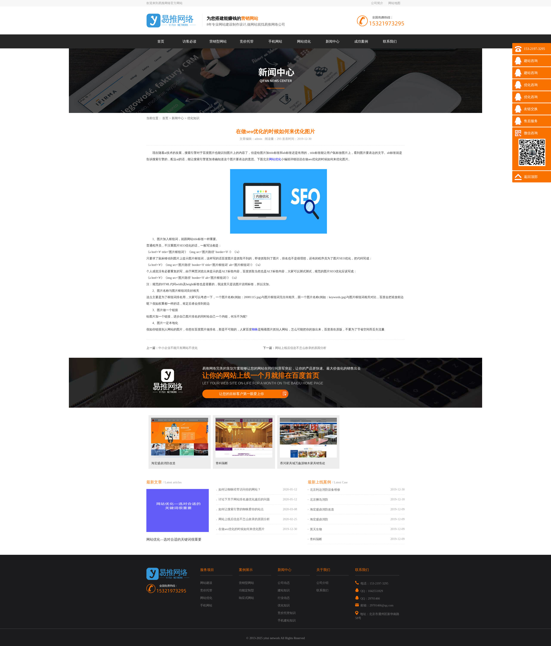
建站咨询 (531, 61)
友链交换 (531, 109)
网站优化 (304, 41)
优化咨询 (531, 85)
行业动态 (284, 598)
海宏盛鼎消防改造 (163, 463)
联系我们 (390, 41)
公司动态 (284, 582)
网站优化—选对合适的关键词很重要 (173, 539)
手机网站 (275, 41)
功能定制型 (246, 590)
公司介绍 (322, 582)
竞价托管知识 (287, 613)
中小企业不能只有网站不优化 (178, 348)
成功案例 (361, 41)
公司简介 (377, 3)
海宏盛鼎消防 (319, 519)
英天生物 (316, 529)
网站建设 (206, 582)
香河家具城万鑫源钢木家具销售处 (302, 463)
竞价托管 (247, 41)
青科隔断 (222, 463)
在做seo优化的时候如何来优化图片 (241, 529)
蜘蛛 (255, 329)
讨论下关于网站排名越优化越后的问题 (244, 499)
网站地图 (394, 3)
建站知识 (284, 590)
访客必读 (189, 41)
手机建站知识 (287, 620)
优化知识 (193, 118)
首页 (160, 41)
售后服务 (531, 121)
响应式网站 (246, 598)
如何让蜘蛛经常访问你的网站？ (239, 489)
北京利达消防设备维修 (325, 489)
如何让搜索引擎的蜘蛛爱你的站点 (241, 509)
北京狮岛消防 (319, 499)
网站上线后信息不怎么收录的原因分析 (300, 348)
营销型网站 (218, 41)
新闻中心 (332, 41)
